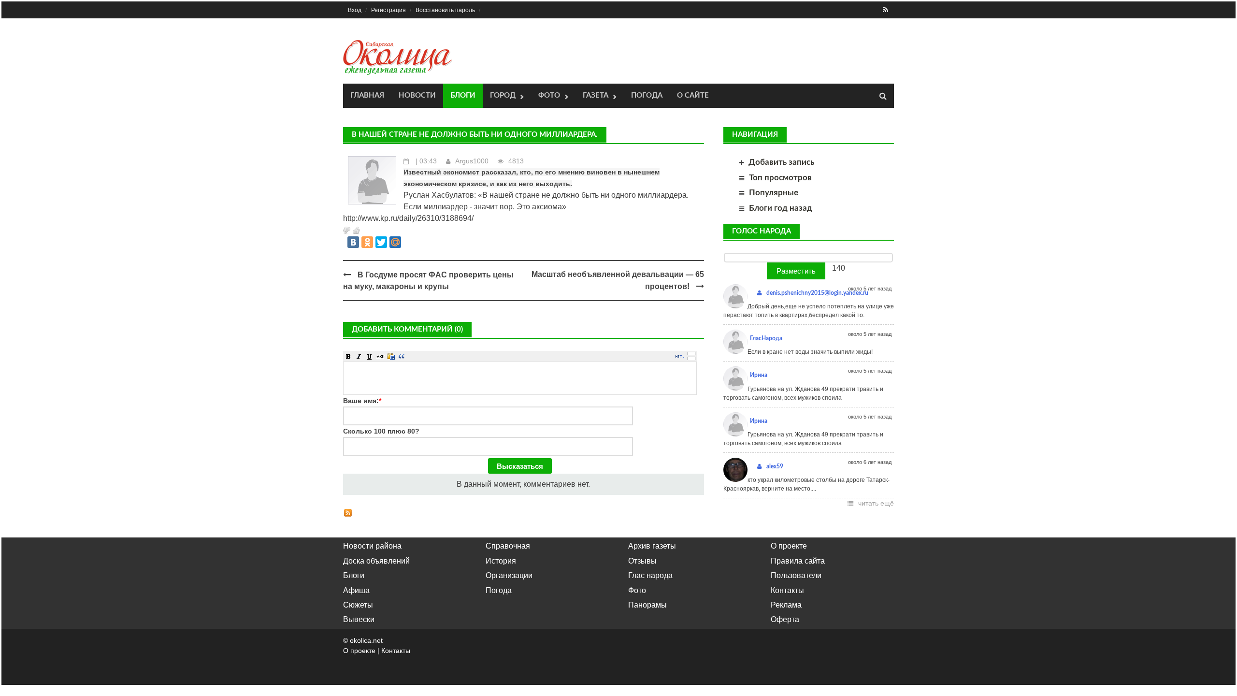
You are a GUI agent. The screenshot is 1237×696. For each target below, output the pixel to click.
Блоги (462, 95)
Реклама (786, 605)
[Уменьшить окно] (691, 358)
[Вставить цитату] (401, 356)
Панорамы (647, 605)
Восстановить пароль (445, 10)
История (501, 561)
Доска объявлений (376, 561)
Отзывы (642, 561)
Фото (549, 95)
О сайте (693, 95)
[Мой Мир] (395, 242)
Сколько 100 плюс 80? (381, 431)
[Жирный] (348, 356)
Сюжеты (358, 605)
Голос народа (761, 231)
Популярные (773, 192)
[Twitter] (381, 242)
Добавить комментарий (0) (407, 329)
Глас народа (650, 575)
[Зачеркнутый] (380, 356)
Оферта (785, 619)
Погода (646, 95)
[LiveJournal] (409, 242)
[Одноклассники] (367, 242)
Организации (509, 575)
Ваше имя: (362, 401)
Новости (417, 95)
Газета (595, 95)
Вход (354, 10)
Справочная (508, 546)
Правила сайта (798, 561)
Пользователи (796, 575)
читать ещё (876, 503)
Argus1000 (472, 161)
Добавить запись (781, 162)
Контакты (787, 590)
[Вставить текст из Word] (391, 356)
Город (503, 95)
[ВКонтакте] (353, 242)
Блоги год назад (780, 208)
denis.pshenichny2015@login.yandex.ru (817, 293)
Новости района (372, 546)
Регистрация (388, 10)
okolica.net (366, 640)
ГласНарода (766, 338)
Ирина (758, 375)
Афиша (356, 590)
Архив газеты (652, 546)
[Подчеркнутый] (369, 356)
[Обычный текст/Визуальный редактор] (680, 356)
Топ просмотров (780, 178)
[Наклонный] (359, 356)
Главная (367, 95)
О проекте (789, 546)
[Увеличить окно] (691, 353)
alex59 (774, 466)
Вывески (358, 619)
